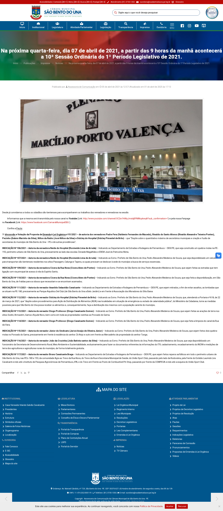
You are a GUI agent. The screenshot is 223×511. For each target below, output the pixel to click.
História (8, 413)
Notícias (59, 63)
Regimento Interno (126, 409)
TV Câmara (122, 451)
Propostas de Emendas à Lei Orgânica (190, 452)
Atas (174, 418)
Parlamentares (68, 409)
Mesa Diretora (67, 405)
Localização (11, 435)
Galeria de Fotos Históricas (17, 426)
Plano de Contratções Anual (74, 438)
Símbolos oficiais (13, 422)
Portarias (121, 426)
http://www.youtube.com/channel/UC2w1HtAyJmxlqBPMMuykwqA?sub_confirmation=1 (125, 218)
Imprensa (45, 63)
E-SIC (7, 451)
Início (15, 63)
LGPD (63, 442)
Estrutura (9, 418)
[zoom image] (215, 9)
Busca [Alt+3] (86, 2)
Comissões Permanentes (73, 413)
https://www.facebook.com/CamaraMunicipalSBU (45, 222)
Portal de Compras (70, 434)
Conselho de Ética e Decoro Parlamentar (80, 418)
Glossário (9, 459)
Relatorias (177, 439)
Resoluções (122, 418)
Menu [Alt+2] (74, 2)
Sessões (176, 426)
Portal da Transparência (72, 429)
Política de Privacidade (151, 506)
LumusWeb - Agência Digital (132, 501)
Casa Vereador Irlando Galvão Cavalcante (25, 405)
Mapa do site (11, 463)
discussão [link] (10, 234)
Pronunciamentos (181, 447)
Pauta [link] (19, 228)
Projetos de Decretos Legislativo (187, 409)
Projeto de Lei (179, 405)
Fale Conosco (11, 446)
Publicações (29, 63)
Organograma (12, 430)
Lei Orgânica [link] (59, 234)
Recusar (182, 506)
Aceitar (170, 506)
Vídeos (175, 456)
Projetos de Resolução (183, 413)
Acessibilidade (46, 2)
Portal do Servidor (69, 446)
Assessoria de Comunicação (81, 87)
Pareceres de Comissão (183, 443)
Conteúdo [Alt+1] (60, 2)
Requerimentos (179, 430)
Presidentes (11, 409)
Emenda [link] (47, 234)
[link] (212, 12)
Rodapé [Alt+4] (99, 2)
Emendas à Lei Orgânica (128, 435)
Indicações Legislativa (182, 435)
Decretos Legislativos (127, 422)
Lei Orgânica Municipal (127, 405)
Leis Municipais (124, 413)
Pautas (175, 422)
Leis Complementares (127, 430)
